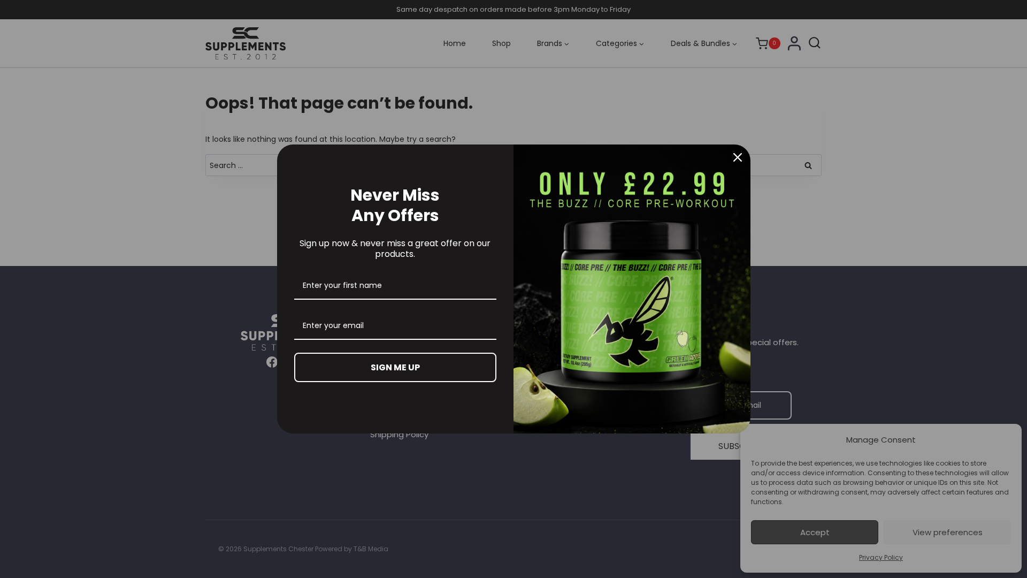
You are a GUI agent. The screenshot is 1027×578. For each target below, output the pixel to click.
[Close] (737, 157)
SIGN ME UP (395, 367)
